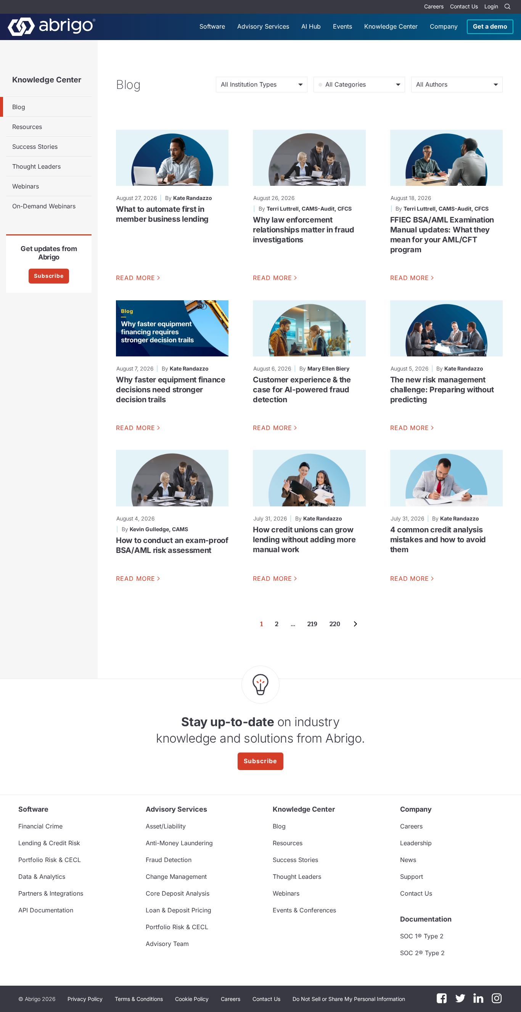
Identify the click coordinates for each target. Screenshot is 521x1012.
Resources (27, 127)
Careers (434, 6)
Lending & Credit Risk (49, 843)
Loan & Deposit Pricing (178, 910)
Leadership (416, 843)
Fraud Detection (168, 860)
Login (491, 6)
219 (312, 624)
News (408, 860)
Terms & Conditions (139, 999)
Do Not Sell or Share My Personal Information (349, 999)
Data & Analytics (41, 876)
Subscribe (49, 275)
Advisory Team (167, 944)
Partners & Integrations (50, 893)
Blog (18, 107)
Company (444, 26)
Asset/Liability (166, 826)
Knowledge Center (391, 26)
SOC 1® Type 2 (422, 936)
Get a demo (490, 26)
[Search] (507, 7)
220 (335, 624)
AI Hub (311, 26)
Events (342, 26)
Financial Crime (40, 826)
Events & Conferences (304, 910)
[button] (348, 999)
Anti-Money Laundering (179, 843)
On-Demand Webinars (44, 206)
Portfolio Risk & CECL (49, 860)
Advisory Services (263, 26)
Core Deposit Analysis (177, 893)
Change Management (176, 876)
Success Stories (35, 146)
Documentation (426, 919)
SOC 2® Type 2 (422, 953)
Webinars (25, 186)
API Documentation (45, 910)
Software (212, 26)
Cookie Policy (192, 999)
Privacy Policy (85, 999)
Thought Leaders (36, 166)
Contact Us (464, 6)
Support (411, 876)
